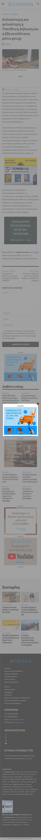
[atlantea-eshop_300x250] (20, 434)
